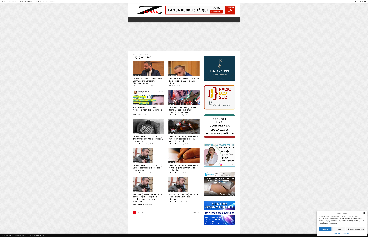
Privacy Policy (346, 233)
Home (134, 54)
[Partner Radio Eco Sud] (219, 97)
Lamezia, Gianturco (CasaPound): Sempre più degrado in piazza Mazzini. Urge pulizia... (183, 138)
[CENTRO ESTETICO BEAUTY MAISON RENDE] (219, 184)
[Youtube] (365, 1)
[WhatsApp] (363, 1)
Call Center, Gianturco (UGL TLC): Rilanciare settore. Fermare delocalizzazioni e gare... (183, 109)
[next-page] (142, 212)
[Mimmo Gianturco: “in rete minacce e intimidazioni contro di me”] (148, 97)
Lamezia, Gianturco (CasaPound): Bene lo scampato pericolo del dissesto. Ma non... (147, 167)
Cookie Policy (336, 233)
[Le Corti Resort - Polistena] (219, 68)
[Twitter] (360, 1)
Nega (339, 229)
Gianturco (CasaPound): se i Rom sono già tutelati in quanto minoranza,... (183, 196)
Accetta (325, 229)
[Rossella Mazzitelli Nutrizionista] (219, 155)
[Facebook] (353, 1)
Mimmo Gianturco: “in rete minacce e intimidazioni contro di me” (148, 109)
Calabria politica (137, 75)
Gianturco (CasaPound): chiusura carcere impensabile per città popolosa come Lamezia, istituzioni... (147, 198)
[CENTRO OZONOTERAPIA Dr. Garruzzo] (219, 213)
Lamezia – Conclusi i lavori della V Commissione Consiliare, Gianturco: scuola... (148, 80)
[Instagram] (355, 1)
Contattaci (45, 1)
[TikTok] (358, 1)
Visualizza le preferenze (355, 229)
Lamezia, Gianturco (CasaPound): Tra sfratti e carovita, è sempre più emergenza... (148, 138)
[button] (364, 213)
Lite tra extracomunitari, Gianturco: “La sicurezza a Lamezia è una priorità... (183, 80)
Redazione (52, 1)
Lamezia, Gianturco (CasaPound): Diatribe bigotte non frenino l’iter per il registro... (183, 167)
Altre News (136, 104)
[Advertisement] (184, 36)
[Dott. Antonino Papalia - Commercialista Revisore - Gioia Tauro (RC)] (219, 126)
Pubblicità (38, 1)
